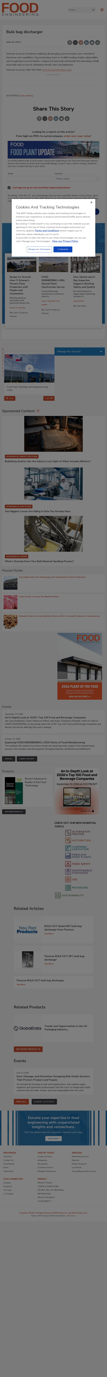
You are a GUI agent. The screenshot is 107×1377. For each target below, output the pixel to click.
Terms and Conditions (47, 230)
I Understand (63, 249)
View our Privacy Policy (65, 241)
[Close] (91, 202)
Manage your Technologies (39, 249)
